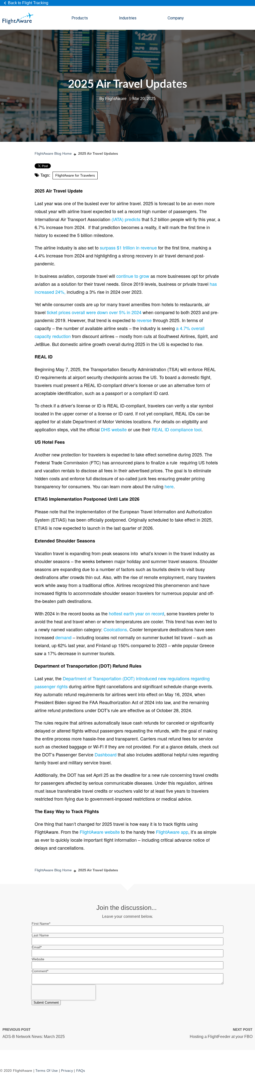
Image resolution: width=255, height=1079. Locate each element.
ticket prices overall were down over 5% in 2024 (94, 312)
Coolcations (115, 629)
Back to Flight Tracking (28, 3)
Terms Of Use (46, 1071)
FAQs (80, 1071)
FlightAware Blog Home (53, 153)
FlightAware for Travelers (75, 175)
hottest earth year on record (136, 613)
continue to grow (132, 276)
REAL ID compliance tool (176, 429)
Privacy (67, 1071)
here (169, 486)
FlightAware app (172, 832)
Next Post (243, 1029)
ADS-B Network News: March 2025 (33, 1036)
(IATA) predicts (126, 219)
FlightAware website (100, 832)
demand (62, 637)
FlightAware (116, 99)
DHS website (114, 429)
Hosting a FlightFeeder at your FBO (221, 1036)
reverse (144, 320)
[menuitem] (79, 18)
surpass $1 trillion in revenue (128, 247)
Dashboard (106, 754)
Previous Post (16, 1029)
